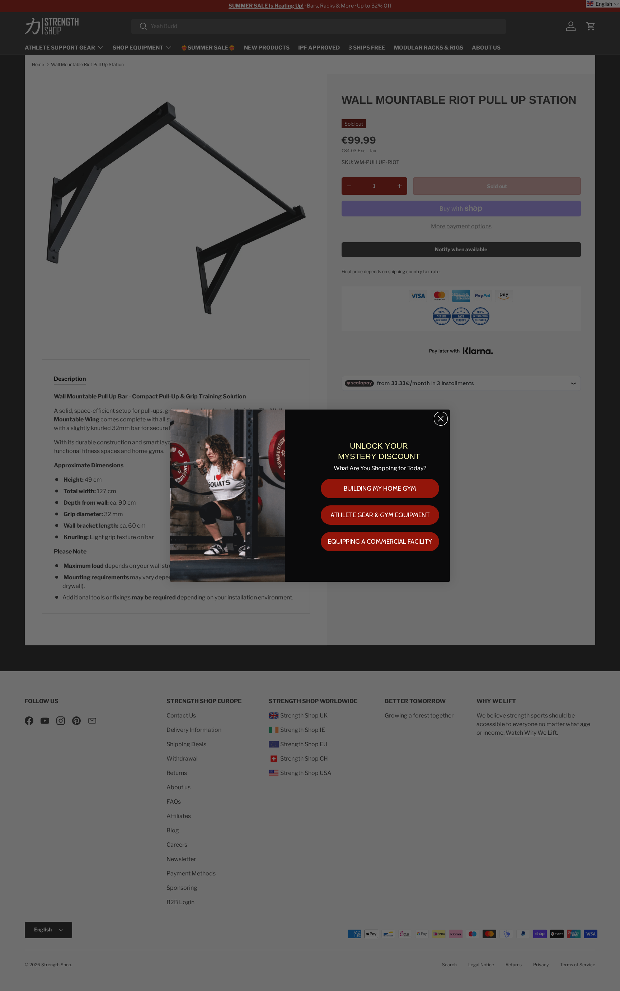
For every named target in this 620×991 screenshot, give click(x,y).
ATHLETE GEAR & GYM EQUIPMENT (380, 515)
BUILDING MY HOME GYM (380, 488)
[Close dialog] (441, 418)
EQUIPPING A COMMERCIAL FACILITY (380, 542)
